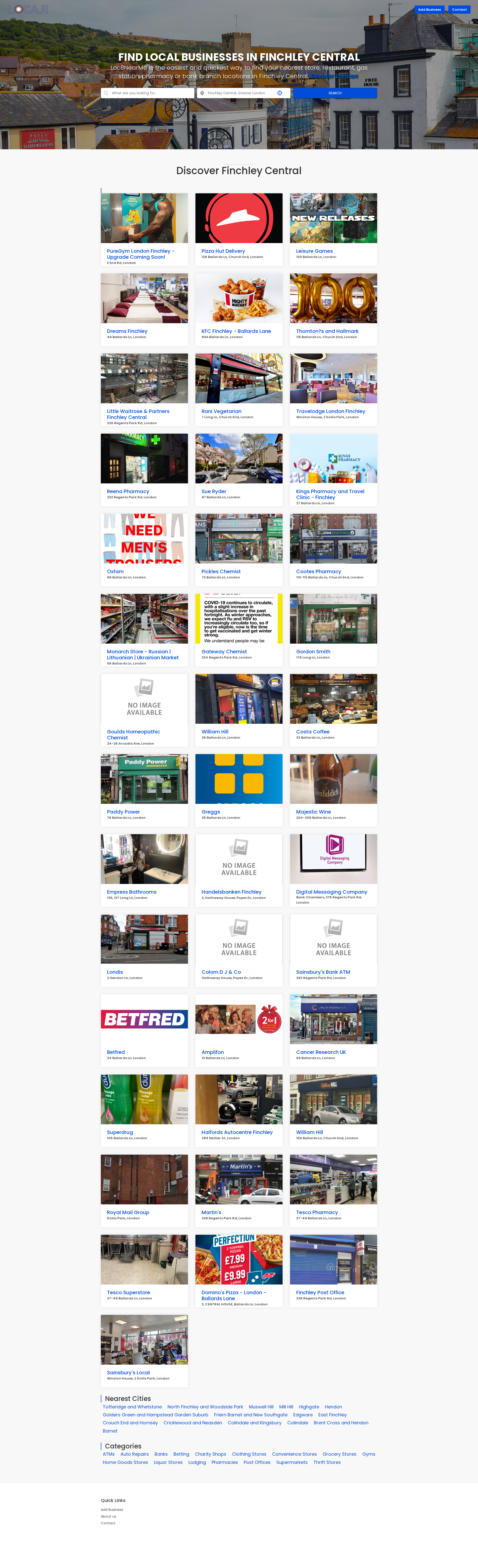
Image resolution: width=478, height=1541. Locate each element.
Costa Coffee (313, 731)
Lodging (197, 1462)
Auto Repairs (134, 1454)
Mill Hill (286, 1407)
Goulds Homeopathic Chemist (133, 734)
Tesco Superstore (128, 1292)
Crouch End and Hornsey (130, 1423)
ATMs (109, 1454)
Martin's (211, 1212)
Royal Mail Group (128, 1212)
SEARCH (335, 93)
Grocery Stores (340, 1454)
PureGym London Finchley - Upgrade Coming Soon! (141, 254)
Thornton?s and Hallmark (327, 331)
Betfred (116, 1052)
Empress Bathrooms (132, 891)
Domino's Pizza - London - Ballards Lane (234, 1295)
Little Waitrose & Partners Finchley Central (138, 414)
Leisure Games (314, 251)
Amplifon (213, 1052)
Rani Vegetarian (221, 411)
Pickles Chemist (221, 571)
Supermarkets (292, 1462)
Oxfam (115, 571)
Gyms (368, 1454)
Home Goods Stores (125, 1462)
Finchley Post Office (320, 1292)
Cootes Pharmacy (318, 571)
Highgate (309, 1407)
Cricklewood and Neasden (193, 1423)
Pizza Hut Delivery (223, 251)
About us (108, 1516)
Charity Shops (210, 1454)
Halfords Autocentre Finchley (237, 1132)
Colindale (297, 1423)
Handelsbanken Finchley (232, 891)
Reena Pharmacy (128, 491)
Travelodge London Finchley (330, 411)
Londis (115, 972)
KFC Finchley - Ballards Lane (236, 331)
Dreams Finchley (127, 331)
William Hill (215, 731)
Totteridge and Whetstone (132, 1407)
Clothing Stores (249, 1454)
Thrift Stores (327, 1462)
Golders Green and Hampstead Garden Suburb (155, 1415)
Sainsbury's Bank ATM (323, 972)
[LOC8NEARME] (28, 8)
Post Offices (257, 1462)
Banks (161, 1454)
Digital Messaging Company (331, 891)
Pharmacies (225, 1462)
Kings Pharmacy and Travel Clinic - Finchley (330, 494)
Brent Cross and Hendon (341, 1423)
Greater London (334, 76)
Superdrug (120, 1132)
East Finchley (332, 1415)
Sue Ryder (214, 491)
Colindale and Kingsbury (255, 1423)
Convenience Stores (294, 1454)
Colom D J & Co (221, 972)
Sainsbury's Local (128, 1372)
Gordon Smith (313, 651)
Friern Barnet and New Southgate (251, 1415)
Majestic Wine (313, 811)
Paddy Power (123, 811)
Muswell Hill (261, 1407)
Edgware (303, 1415)
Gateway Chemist (224, 651)
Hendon (333, 1407)
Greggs (211, 811)
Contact (459, 9)
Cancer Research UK (321, 1052)
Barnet (110, 1431)
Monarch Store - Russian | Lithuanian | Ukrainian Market (143, 654)
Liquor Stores (168, 1462)
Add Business (429, 9)
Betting (181, 1454)
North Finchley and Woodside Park (205, 1407)
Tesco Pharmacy (317, 1212)
